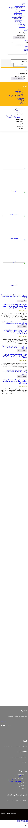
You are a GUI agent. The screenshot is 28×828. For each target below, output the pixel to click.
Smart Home (21, 784)
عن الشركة (21, 786)
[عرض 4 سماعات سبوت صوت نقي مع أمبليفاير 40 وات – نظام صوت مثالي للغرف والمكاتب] (14, 347)
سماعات (19, 777)
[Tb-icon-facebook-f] (25, 733)
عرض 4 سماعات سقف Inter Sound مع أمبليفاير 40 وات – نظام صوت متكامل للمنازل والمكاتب (15, 331)
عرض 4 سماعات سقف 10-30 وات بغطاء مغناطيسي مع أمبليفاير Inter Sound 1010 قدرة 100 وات (15, 381)
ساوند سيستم (14, 191)
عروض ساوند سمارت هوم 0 (14, 779)
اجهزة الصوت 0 (17, 775)
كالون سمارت (14, 285)
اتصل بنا (22, 788)
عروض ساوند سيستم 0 (18, 778)
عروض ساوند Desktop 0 (15, 781)
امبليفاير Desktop (14, 214)
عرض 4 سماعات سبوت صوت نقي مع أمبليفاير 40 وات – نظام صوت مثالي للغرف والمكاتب (14, 355)
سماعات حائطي (14, 238)
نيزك (2, 813)
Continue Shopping (19, 37)
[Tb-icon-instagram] (19, 733)
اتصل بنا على (3, 721)
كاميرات (14, 261)
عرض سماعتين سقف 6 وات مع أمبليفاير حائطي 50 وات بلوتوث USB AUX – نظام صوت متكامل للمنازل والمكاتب (15, 306)
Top (27, 820)
